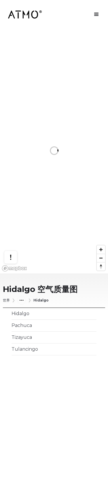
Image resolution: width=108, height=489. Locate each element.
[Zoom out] (101, 258)
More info (16, 240)
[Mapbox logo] (14, 268)
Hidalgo (41, 300)
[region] (54, 151)
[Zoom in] (101, 249)
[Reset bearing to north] (101, 266)
